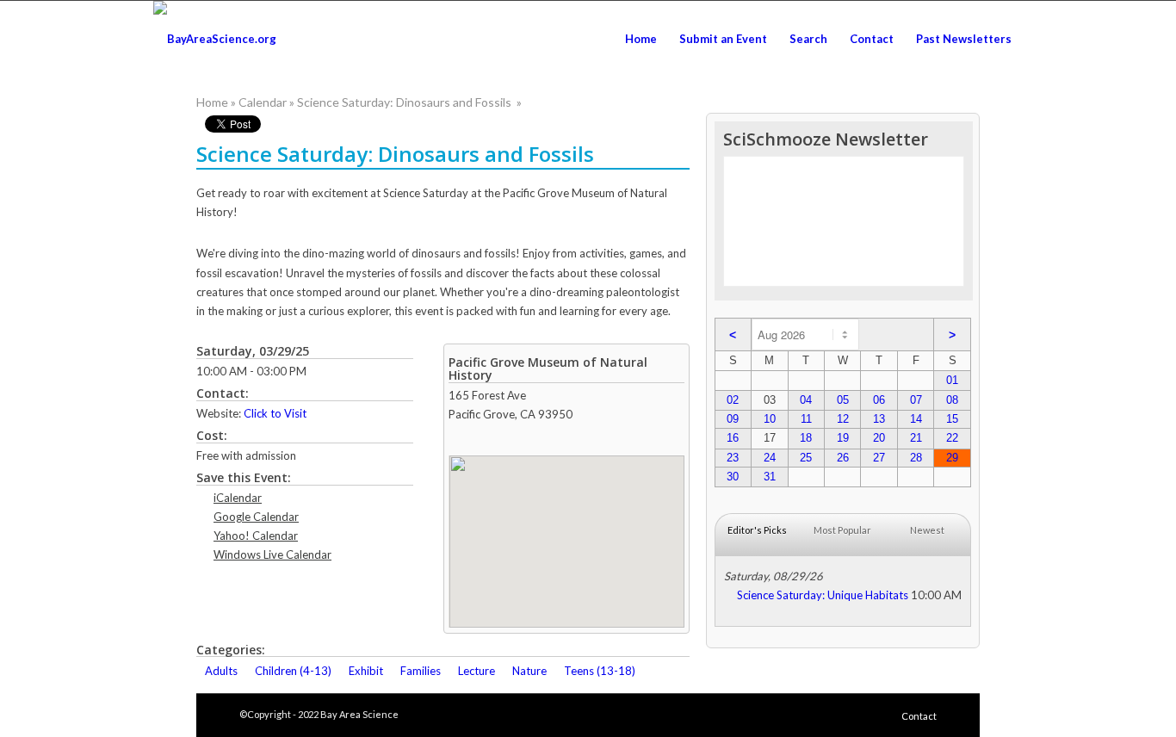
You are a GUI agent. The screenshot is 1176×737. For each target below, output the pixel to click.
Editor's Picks (757, 530)
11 (806, 418)
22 (952, 437)
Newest (927, 530)
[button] (566, 531)
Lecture (476, 671)
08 (952, 399)
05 (843, 399)
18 (806, 437)
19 (843, 437)
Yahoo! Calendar (256, 535)
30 (733, 476)
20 (879, 437)
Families (420, 671)
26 (843, 457)
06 (879, 399)
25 (806, 457)
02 (733, 399)
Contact (919, 716)
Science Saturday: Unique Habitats (822, 595)
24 (770, 457)
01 (952, 380)
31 (770, 476)
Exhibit (366, 671)
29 (952, 457)
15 (952, 418)
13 (879, 418)
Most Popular (842, 530)
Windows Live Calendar (272, 554)
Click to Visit (275, 413)
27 (879, 457)
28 (916, 457)
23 (733, 457)
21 (916, 437)
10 (770, 418)
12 (843, 418)
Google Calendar (256, 516)
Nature (529, 671)
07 (916, 399)
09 (733, 418)
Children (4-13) (293, 671)
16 (733, 437)
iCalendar (238, 498)
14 (916, 418)
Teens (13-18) (599, 671)
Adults (221, 671)
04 (806, 399)
